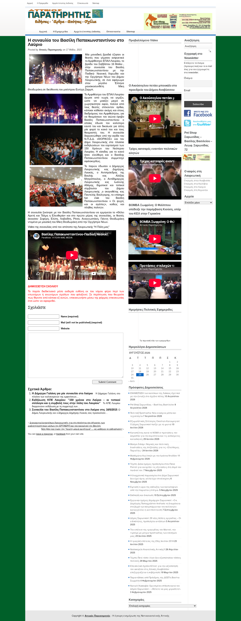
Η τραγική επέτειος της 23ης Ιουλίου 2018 (152, 540)
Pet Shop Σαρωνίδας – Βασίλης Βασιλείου (152, 404)
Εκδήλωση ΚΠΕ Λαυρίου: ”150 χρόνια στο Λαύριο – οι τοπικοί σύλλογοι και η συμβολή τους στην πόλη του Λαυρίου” (76, 401)
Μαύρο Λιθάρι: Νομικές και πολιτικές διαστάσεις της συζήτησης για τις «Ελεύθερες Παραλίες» (154, 447)
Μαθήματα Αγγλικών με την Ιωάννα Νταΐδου (153, 455)
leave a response (44, 433)
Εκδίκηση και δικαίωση (141, 495)
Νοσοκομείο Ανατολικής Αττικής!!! (147, 549)
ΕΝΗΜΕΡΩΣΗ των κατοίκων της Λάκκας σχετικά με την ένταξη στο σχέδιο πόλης (155, 394)
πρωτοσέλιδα (149, 340)
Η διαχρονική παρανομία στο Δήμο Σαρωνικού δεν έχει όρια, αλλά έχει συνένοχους (154, 477)
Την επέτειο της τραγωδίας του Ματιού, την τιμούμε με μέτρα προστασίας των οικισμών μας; (153, 532)
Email (187, 90)
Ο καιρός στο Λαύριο (195, 186)
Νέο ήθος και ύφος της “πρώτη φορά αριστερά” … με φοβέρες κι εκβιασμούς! (81, 428)
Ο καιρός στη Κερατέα (196, 189)
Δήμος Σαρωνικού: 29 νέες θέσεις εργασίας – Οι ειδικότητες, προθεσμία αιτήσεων (155, 519)
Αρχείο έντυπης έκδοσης (62, 3)
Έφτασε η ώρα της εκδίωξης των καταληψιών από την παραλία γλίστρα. (154, 488)
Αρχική (30, 3)
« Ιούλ (131, 380)
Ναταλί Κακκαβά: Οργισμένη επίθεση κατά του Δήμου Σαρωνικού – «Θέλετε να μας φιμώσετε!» (155, 587)
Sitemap (95, 3)
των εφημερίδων (162, 340)
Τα (141, 340)
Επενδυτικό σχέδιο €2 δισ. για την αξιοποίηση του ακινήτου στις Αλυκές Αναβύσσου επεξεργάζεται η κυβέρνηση (154, 569)
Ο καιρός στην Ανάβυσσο (197, 180)
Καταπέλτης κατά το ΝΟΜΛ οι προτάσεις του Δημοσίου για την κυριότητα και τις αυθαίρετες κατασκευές (155, 435)
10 (132, 368)
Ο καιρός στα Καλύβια (196, 183)
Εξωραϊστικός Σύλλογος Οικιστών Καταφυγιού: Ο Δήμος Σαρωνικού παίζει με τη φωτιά (155, 423)
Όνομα (188, 78)
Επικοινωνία (82, 3)
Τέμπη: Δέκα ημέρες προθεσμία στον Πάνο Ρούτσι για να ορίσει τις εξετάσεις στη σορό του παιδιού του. (155, 467)
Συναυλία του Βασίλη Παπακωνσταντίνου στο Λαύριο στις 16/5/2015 (75, 409)
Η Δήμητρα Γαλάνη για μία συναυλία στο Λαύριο (62, 393)
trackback (60, 433)
